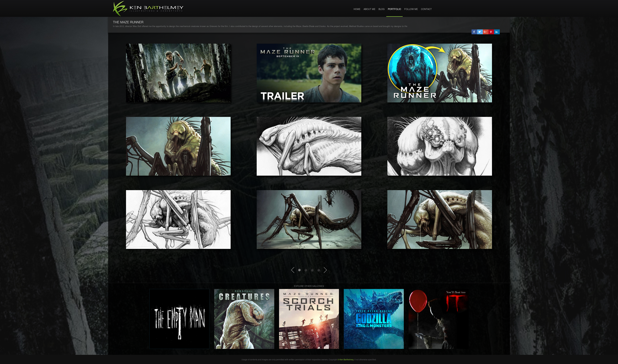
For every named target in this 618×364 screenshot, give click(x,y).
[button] (474, 31)
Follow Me (411, 9)
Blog (382, 9)
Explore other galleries (309, 286)
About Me (369, 9)
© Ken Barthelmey (345, 359)
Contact (426, 9)
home (357, 9)
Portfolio (394, 9)
